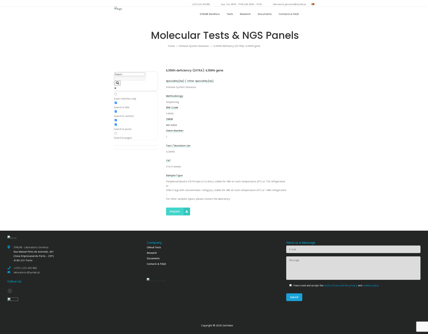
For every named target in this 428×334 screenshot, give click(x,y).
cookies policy (370, 285)
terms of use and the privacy (341, 285)
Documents (153, 258)
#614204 (171, 125)
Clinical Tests (154, 247)
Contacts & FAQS (156, 263)
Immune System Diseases (194, 45)
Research (152, 252)
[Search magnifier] (117, 83)
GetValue (228, 325)
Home (171, 45)
